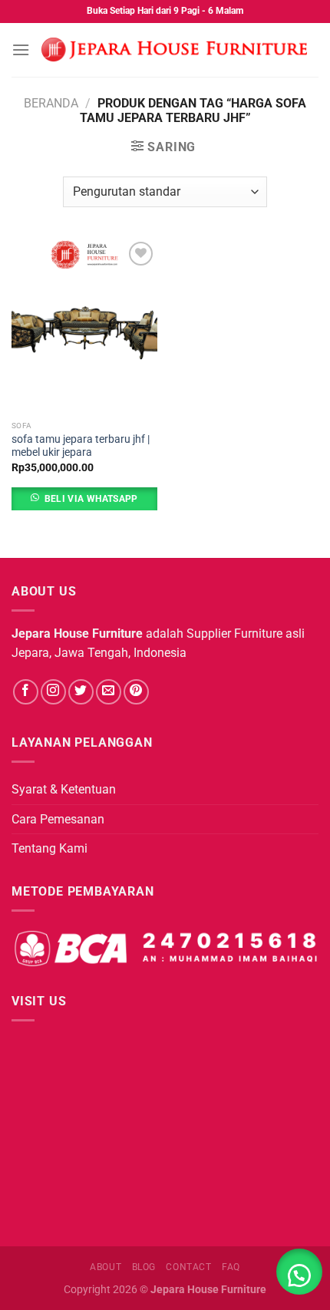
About (105, 1267)
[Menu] (21, 49)
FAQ (231, 1267)
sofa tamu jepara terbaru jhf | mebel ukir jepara (81, 446)
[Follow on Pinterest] (136, 691)
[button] (299, 1272)
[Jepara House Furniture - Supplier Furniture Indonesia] (174, 50)
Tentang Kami (49, 848)
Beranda (51, 103)
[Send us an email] (108, 691)
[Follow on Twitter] (81, 691)
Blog (144, 1267)
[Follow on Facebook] (25, 691)
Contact (188, 1267)
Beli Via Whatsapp (91, 498)
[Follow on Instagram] (53, 691)
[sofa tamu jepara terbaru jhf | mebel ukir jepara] (84, 325)
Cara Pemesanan (58, 819)
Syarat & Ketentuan (64, 789)
